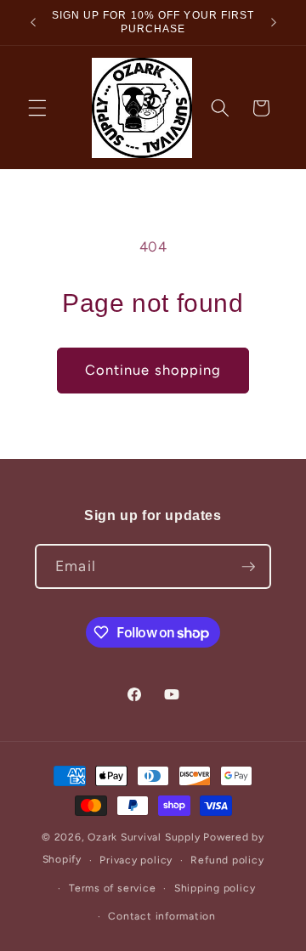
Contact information (162, 916)
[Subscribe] (248, 567)
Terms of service (112, 888)
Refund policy (227, 860)
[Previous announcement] (33, 23)
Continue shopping (153, 369)
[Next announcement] (273, 23)
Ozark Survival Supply (144, 837)
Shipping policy (215, 888)
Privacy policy (136, 860)
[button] (37, 108)
